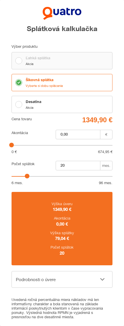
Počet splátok (23, 164)
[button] (62, 279)
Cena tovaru (22, 119)
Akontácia (20, 133)
